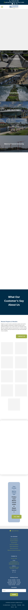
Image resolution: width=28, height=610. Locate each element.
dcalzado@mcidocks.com (14, 564)
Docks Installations (14, 538)
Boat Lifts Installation (14, 544)
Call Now (16, 516)
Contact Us (21, 336)
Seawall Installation (14, 540)
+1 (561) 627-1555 (15, 1)
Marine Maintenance (14, 546)
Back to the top (15, 530)
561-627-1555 (14, 558)
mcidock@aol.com (14, 561)
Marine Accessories (14, 548)
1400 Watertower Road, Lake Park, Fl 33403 (14, 2)
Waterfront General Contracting (14, 550)
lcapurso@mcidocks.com (14, 562)
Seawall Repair (14, 542)
